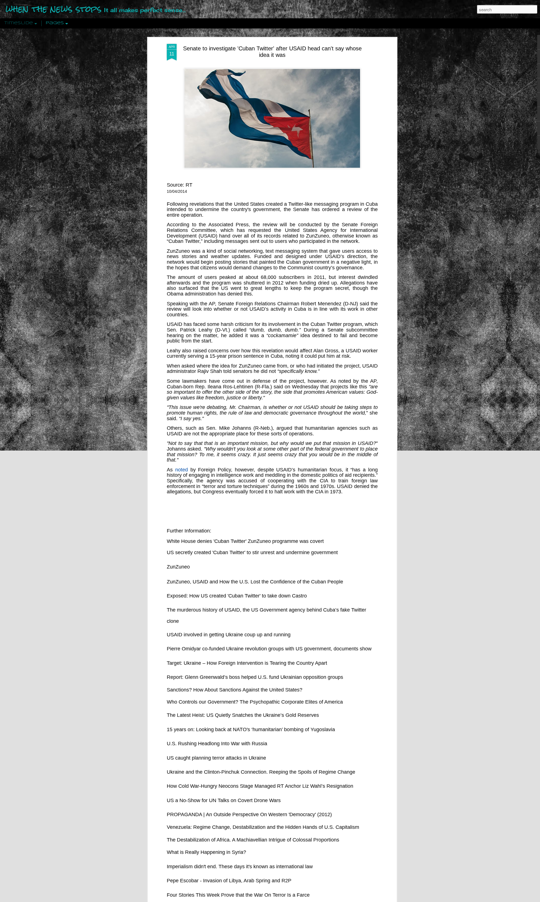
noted (181, 470)
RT (189, 185)
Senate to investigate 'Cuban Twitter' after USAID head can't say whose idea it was (272, 51)
